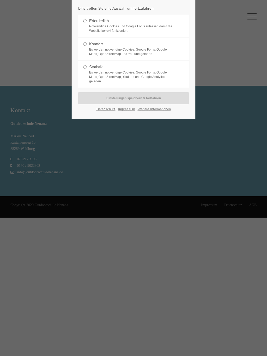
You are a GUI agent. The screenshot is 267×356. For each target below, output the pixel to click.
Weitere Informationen (154, 109)
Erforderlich (130, 26)
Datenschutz (106, 109)
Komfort (128, 49)
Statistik (128, 74)
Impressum (126, 109)
